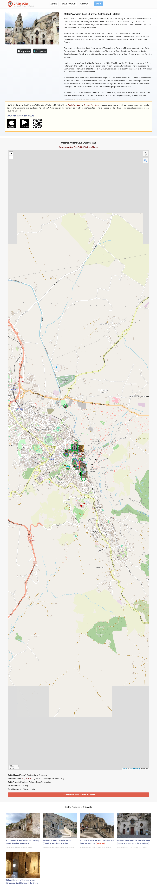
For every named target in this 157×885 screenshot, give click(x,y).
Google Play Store (91, 105)
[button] (84, 474)
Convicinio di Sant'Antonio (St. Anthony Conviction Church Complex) (22, 842)
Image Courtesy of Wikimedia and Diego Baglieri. (58, 847)
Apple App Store (74, 105)
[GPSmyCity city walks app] (21, 4)
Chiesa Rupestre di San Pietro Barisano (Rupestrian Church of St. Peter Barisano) (133, 842)
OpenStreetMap (135, 768)
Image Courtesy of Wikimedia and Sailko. (19, 847)
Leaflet (125, 768)
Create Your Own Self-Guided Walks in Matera (78, 147)
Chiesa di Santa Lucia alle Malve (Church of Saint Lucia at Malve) (57, 842)
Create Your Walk (69, 4)
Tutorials (84, 4)
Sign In (98, 4)
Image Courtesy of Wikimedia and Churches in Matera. (81, 99)
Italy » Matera (27, 778)
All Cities (54, 4)
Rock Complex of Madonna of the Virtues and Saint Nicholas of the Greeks (22, 882)
